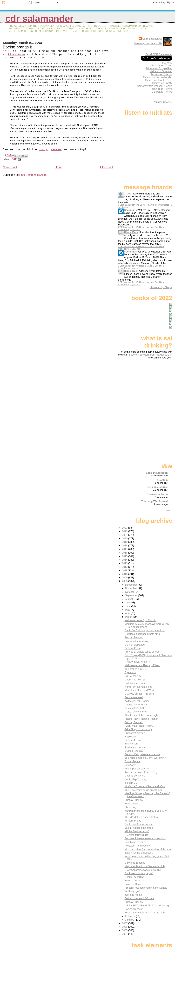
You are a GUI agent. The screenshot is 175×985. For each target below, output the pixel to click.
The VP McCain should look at (141, 817)
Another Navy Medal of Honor (141, 718)
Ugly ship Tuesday (135, 862)
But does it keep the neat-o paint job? (145, 838)
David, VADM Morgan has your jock (145, 630)
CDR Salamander (39, 18)
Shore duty (131, 807)
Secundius (130, 210)
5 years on (130, 672)
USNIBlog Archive (162, 88)
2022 (125, 531)
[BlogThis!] (16, 155)
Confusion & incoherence (139, 824)
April (128, 613)
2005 (125, 930)
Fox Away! (130, 764)
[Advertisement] (151, 386)
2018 (125, 545)
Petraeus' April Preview (137, 845)
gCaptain (162, 479)
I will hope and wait (135, 683)
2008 (125, 581)
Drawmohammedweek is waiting (143, 869)
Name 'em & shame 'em (138, 686)
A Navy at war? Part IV (137, 661)
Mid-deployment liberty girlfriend (142, 665)
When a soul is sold (135, 880)
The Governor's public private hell (143, 789)
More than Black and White (140, 690)
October (130, 591)
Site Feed (167, 62)
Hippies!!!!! (130, 736)
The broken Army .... (136, 668)
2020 (125, 538)
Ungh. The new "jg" (135, 679)
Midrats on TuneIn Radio (158, 80)
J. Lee (127, 193)
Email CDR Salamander (158, 54)
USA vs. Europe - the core (139, 693)
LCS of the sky (133, 675)
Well (6, 51)
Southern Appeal (134, 697)
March (129, 616)
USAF (14, 159)
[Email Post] (19, 159)
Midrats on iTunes (162, 65)
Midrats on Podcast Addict (157, 77)
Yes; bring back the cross (139, 827)
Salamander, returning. (137, 641)
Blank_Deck (131, 232)
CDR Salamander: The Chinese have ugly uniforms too (143, 205)
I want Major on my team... (139, 725)
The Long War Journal (154, 501)
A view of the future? (136, 711)
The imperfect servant (137, 768)
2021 (125, 534)
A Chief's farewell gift (136, 834)
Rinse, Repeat (132, 761)
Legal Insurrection (157, 472)
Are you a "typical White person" (142, 651)
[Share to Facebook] (22, 155)
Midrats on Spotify (162, 82)
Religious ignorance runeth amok (143, 633)
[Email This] (13, 155)
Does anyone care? (135, 775)
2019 (125, 541)
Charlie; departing (134, 876)
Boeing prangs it (17, 47)
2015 (125, 556)
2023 (125, 527)
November (131, 588)
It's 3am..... (131, 782)
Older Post (106, 167)
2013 (125, 563)
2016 (125, 552)
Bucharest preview (135, 732)
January (130, 919)
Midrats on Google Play (159, 68)
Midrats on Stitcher (161, 74)
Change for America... (137, 704)
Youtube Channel (162, 101)
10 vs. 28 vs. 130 (134, 707)
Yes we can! (131, 743)
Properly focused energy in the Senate (146, 887)
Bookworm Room (157, 494)
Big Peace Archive (162, 91)
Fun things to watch (135, 842)
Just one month (133, 894)
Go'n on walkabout (135, 644)
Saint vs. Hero (132, 884)
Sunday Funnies (134, 637)
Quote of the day (134, 750)
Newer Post (10, 167)
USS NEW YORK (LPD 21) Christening (147, 905)
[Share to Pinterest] (26, 155)
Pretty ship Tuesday (136, 779)
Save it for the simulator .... (139, 852)
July (127, 602)
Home (58, 167)
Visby (43, 149)
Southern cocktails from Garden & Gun (150, 354)
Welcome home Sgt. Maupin (140, 620)
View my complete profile (148, 43)
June (128, 606)
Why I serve (131, 803)
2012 (125, 566)
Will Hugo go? (132, 891)
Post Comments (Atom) (33, 174)
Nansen (56, 149)
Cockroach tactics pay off (139, 873)
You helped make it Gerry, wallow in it (145, 757)
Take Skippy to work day (138, 729)
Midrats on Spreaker (161, 71)
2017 (125, 549)
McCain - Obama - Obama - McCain (145, 786)
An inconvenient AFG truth (139, 898)
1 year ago (135, 229)
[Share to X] (19, 155)
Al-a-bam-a (16, 54)
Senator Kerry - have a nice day (142, 754)
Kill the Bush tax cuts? (137, 831)
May (128, 609)
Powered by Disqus (161, 287)
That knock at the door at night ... (143, 715)
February (130, 916)
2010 (125, 574)
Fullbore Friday (133, 648)
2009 (125, 577)
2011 (125, 570)
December (131, 584)
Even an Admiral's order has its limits (145, 912)
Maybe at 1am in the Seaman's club (145, 866)
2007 (125, 923)
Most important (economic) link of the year (148, 849)
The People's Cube (156, 486)
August (129, 598)
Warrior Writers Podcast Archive (154, 85)
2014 (125, 559)
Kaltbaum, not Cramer (137, 700)
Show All (168, 510)
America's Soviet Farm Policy (141, 772)
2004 (125, 933)
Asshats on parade (135, 747)
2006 (125, 926)
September (131, 595)
